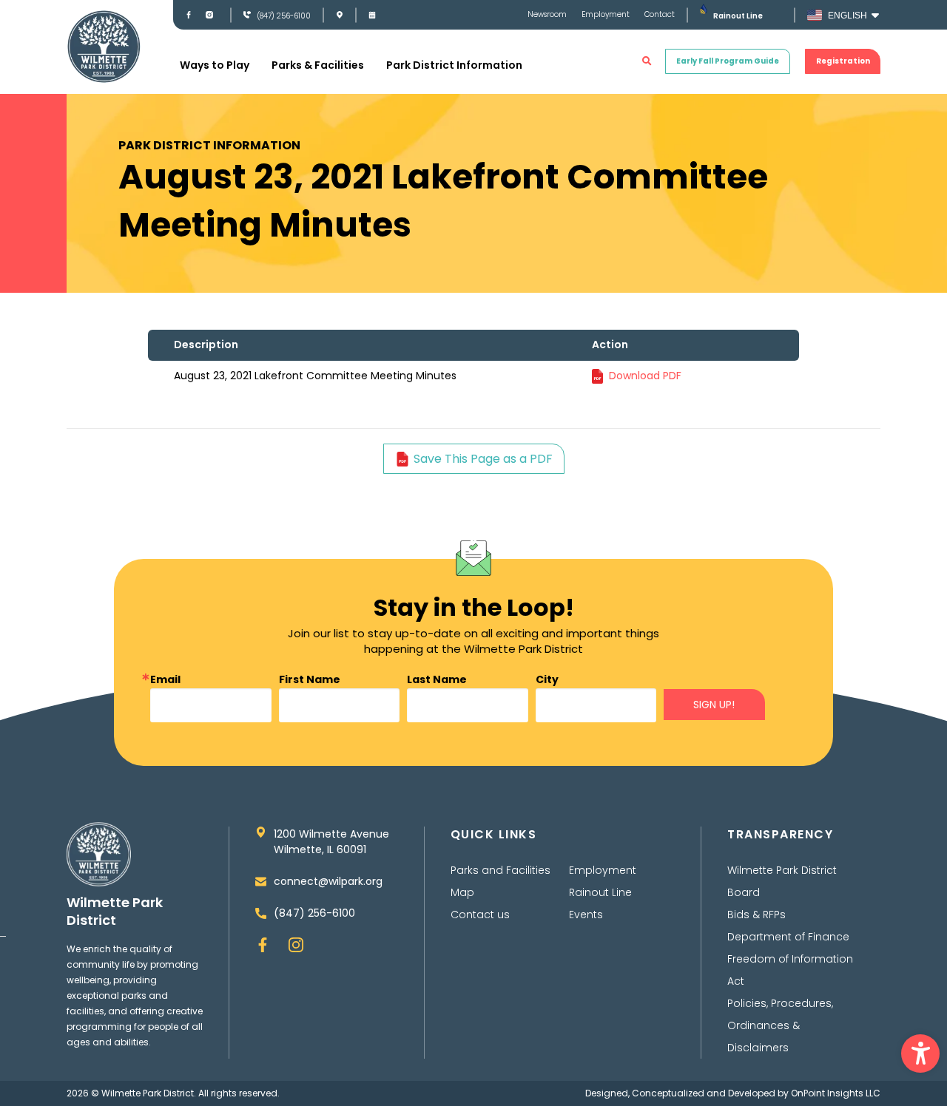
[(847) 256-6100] (247, 14)
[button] (920, 1053)
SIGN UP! (714, 704)
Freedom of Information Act (790, 969)
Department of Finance (788, 936)
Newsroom (547, 15)
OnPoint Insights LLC (835, 1093)
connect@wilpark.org (328, 881)
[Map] (339, 14)
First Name (309, 679)
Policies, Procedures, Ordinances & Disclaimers (780, 1025)
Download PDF (645, 375)
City (547, 679)
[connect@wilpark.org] (260, 881)
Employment (606, 15)
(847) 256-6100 (284, 15)
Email (165, 679)
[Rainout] (703, 9)
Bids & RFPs (756, 914)
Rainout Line (738, 15)
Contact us (480, 914)
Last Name (437, 679)
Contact (659, 15)
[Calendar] (372, 14)
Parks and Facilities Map (500, 881)
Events (586, 914)
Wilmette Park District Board (782, 881)
